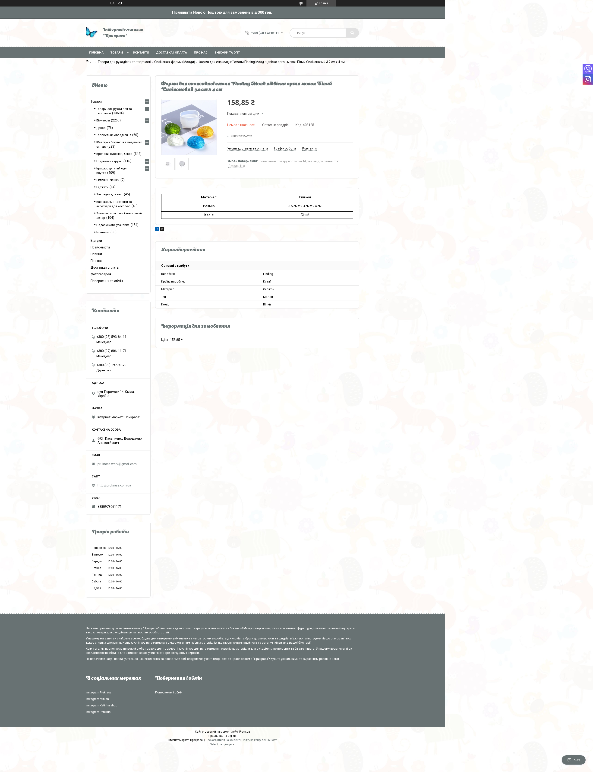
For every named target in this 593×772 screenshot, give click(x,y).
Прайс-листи (100, 247)
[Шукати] (352, 33)
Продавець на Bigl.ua (222, 735)
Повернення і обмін (169, 692)
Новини (96, 254)
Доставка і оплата (171, 52)
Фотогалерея (101, 274)
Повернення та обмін (107, 281)
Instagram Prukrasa (98, 692)
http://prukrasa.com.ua (114, 485)
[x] (162, 230)
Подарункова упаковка (112, 225)
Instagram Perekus (98, 712)
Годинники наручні (109, 161)
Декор (101, 128)
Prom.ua (244, 731)
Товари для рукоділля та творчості (124, 62)
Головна (96, 52)
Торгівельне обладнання (113, 135)
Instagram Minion (97, 699)
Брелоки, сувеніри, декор (114, 154)
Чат (577, 760)
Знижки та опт (227, 52)
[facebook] (157, 230)
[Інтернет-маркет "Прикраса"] (92, 33)
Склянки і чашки (107, 180)
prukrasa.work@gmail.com (117, 464)
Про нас (201, 52)
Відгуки (96, 240)
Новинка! (102, 232)
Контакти (141, 52)
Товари (116, 52)
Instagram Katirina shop (101, 705)
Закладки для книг (109, 194)
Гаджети (102, 187)
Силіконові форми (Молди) (174, 62)
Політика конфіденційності (259, 740)
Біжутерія (103, 120)
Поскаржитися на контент (223, 740)
